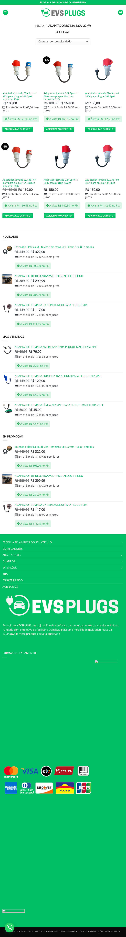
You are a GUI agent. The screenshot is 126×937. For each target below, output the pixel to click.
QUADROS (8, 561)
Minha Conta (112, 931)
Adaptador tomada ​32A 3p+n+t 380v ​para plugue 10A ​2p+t (102, 181)
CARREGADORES (12, 549)
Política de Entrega (46, 931)
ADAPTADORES (11, 555)
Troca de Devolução (91, 931)
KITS (5, 574)
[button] (5, 12)
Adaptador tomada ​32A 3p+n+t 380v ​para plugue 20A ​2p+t (102, 95)
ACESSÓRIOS (10, 586)
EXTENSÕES (9, 568)
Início (39, 25)
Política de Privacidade (19, 931)
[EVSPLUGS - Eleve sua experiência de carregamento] (63, 12)
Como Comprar (68, 931)
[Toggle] (122, 542)
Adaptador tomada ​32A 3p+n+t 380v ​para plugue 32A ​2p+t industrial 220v (19, 96)
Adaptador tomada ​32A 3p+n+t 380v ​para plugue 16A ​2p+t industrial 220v (61, 96)
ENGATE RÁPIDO (12, 580)
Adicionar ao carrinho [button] (17, 129)
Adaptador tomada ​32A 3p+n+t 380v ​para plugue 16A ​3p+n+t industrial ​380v (19, 182)
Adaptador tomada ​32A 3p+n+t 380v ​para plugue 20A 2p (61, 181)
